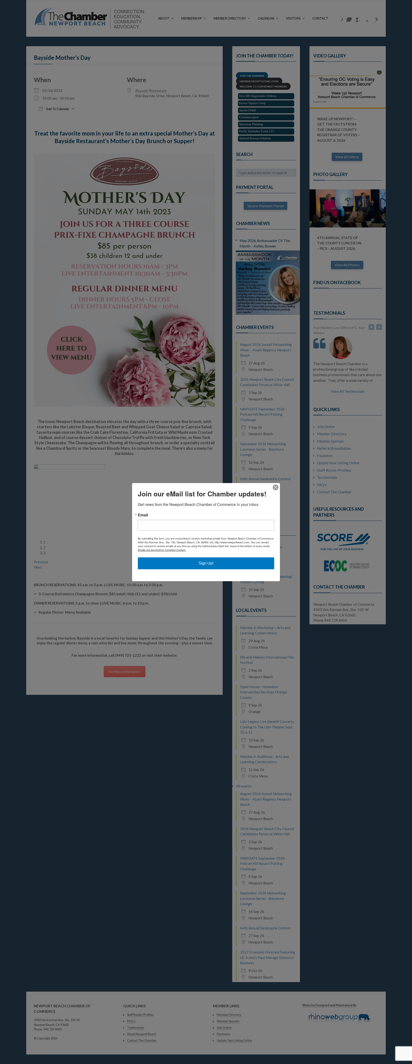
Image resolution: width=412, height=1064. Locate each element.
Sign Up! (206, 563)
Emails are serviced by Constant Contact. (162, 550)
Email (143, 515)
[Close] (275, 487)
